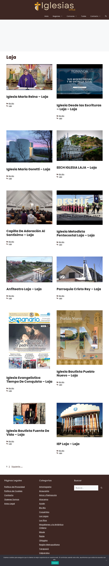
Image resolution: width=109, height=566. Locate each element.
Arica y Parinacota (48, 495)
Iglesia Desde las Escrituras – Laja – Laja (79, 107)
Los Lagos (43, 516)
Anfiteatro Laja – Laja (24, 289)
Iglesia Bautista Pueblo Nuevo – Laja (76, 373)
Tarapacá (44, 549)
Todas (83, 16)
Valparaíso (44, 553)
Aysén (42, 503)
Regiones (56, 16)
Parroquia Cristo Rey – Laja (79, 289)
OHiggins (43, 540)
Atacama (43, 499)
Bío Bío (11, 103)
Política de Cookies (13, 491)
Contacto (94, 16)
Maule (42, 532)
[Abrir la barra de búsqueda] (106, 16)
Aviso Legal (9, 503)
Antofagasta (45, 487)
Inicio (47, 16)
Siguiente (17, 466)
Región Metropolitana (49, 544)
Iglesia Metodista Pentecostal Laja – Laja (76, 233)
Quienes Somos (11, 499)
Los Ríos (43, 520)
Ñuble (41, 536)
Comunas (71, 16)
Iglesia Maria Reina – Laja (27, 96)
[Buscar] (101, 487)
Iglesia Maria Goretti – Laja (28, 169)
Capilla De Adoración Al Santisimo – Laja (25, 233)
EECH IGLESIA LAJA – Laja (77, 167)
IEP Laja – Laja (68, 444)
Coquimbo (44, 512)
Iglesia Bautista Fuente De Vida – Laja (27, 432)
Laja (10, 106)
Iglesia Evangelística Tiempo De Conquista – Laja (29, 379)
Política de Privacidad (14, 487)
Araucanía (44, 491)
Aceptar (55, 563)
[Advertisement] (54, 35)
